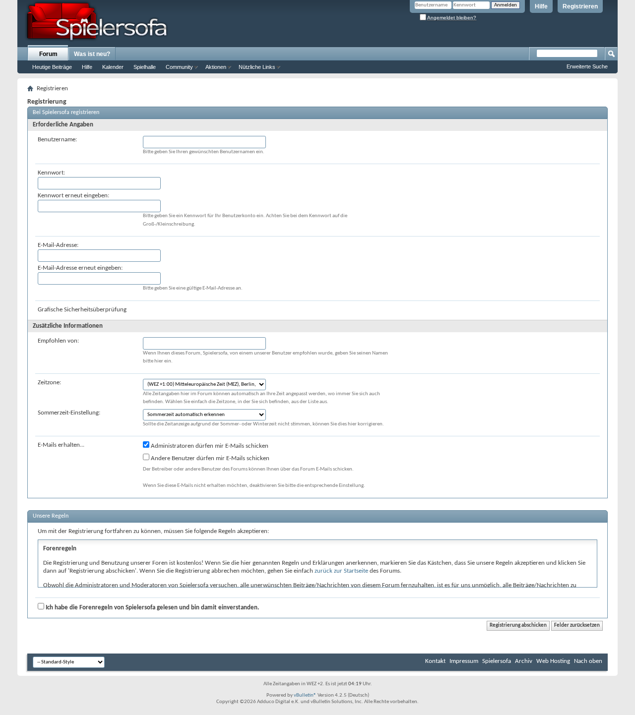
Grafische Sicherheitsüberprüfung (82, 309)
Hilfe (541, 6)
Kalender (113, 67)
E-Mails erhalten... (61, 445)
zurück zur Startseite (341, 571)
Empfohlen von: (58, 341)
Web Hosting (553, 661)
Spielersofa (496, 661)
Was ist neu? (92, 54)
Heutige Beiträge (52, 67)
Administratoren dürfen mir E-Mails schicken (208, 446)
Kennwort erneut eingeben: (73, 195)
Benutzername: (57, 139)
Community (179, 67)
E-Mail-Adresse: (58, 245)
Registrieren (580, 6)
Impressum (463, 661)
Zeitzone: (49, 382)
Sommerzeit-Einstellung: (69, 413)
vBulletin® (305, 695)
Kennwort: (51, 173)
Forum (48, 54)
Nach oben (588, 661)
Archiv (523, 661)
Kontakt (435, 661)
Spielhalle (144, 67)
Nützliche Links (257, 67)
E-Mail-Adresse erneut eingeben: (80, 268)
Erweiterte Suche (587, 66)
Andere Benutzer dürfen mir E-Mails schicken (209, 458)
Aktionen (215, 67)
